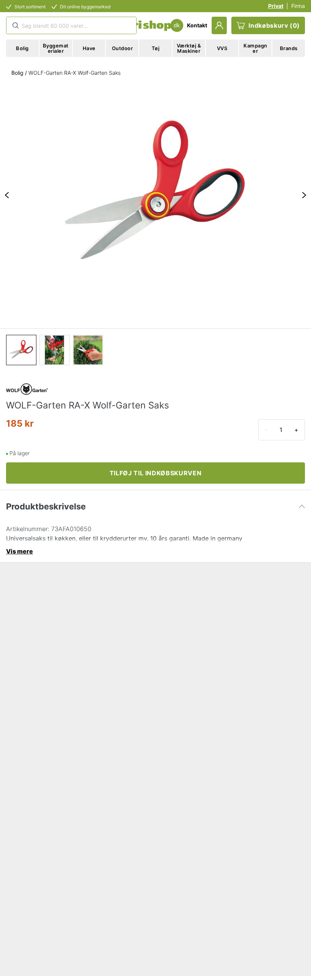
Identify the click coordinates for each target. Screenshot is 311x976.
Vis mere (19, 551)
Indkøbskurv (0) (274, 25)
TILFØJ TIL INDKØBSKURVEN (155, 473)
